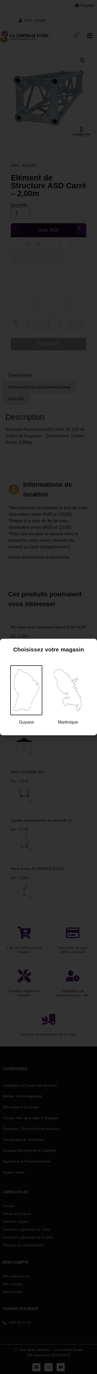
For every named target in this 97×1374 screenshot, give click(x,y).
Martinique (68, 722)
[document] (48, 687)
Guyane (26, 722)
